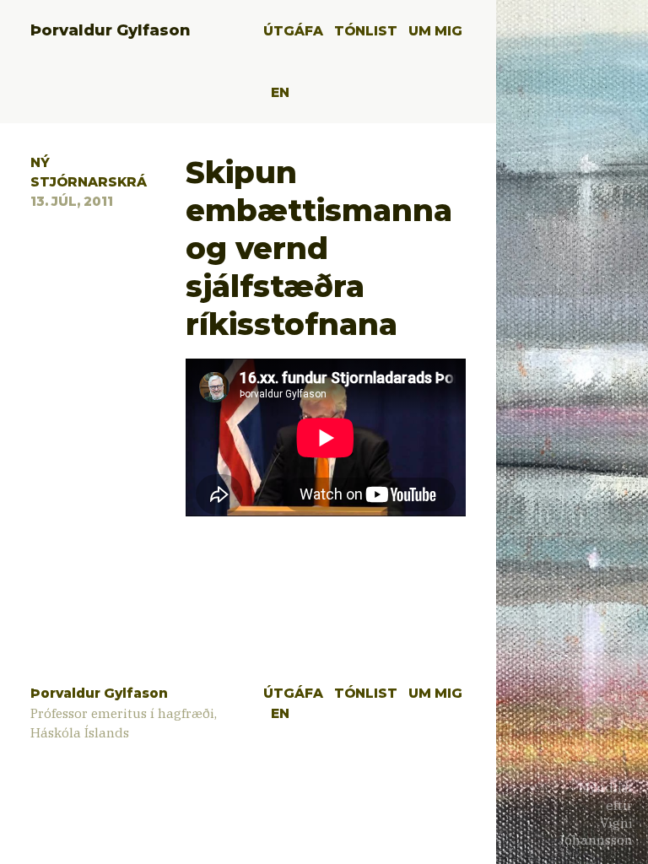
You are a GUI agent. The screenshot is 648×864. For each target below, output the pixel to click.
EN (280, 92)
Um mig (435, 31)
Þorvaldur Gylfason (110, 30)
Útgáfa (293, 31)
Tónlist (365, 31)
